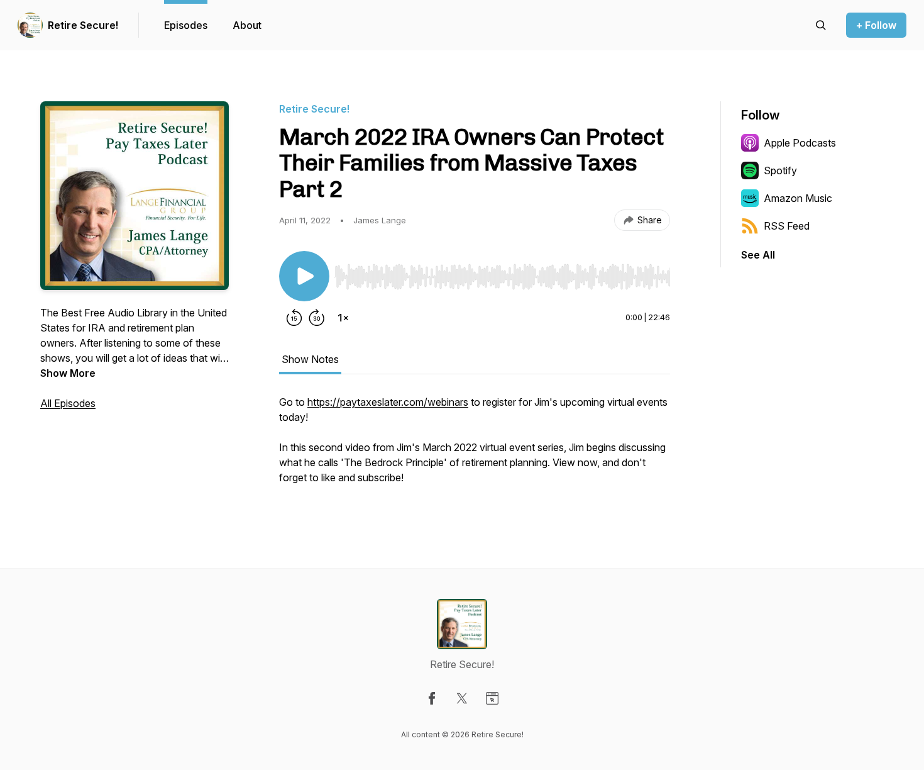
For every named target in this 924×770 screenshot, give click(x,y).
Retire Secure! (83, 25)
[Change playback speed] (343, 317)
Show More (68, 373)
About (247, 25)
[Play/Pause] (304, 276)
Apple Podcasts (800, 143)
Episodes (185, 25)
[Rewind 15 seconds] (294, 317)
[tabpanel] (474, 446)
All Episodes (68, 403)
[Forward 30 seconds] (317, 317)
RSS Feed (787, 226)
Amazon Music (798, 198)
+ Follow (876, 25)
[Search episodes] (821, 25)
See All (758, 254)
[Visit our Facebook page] (432, 698)
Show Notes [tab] (310, 359)
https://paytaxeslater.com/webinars (387, 402)
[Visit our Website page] (492, 698)
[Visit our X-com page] (462, 698)
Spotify (780, 170)
